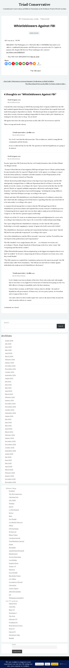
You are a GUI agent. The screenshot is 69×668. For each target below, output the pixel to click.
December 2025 (10, 366)
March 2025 (9, 394)
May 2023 (8, 463)
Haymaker (12, 547)
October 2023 (9, 447)
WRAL (11, 525)
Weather (11, 503)
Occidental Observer (16, 522)
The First (12, 616)
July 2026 (8, 344)
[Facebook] (6, 63)
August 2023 (9, 454)
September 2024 (10, 413)
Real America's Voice (16, 625)
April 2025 (8, 391)
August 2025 (9, 378)
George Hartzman (15, 557)
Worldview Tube (14, 635)
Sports (11, 507)
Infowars (12, 569)
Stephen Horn (13, 563)
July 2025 (8, 381)
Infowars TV (13, 619)
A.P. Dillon (12, 579)
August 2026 (9, 340)
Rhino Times (13, 535)
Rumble (11, 638)
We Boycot (12, 532)
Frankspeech (13, 622)
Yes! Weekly (13, 519)
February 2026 (10, 359)
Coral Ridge (13, 560)
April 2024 (8, 429)
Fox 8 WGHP (13, 573)
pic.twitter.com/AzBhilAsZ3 (15, 52)
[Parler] (27, 63)
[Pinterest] (20, 63)
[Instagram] (30, 63)
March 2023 (9, 469)
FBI (35, 70)
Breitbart (12, 491)
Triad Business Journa (16, 541)
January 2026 (9, 362)
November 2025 (10, 369)
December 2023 (10, 441)
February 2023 (10, 473)
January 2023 (9, 476)
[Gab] (16, 63)
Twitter (11, 566)
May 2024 (8, 425)
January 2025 (9, 400)
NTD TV (12, 629)
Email (14, 644)
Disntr (11, 544)
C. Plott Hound (14, 510)
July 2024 (8, 419)
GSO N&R (12, 500)
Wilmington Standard (16, 598)
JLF (10, 595)
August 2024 (9, 416)
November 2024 (10, 407)
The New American (15, 494)
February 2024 (10, 435)
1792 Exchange (14, 529)
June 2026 (8, 347)
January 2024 (9, 438)
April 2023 (8, 466)
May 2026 (8, 350)
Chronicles (12, 585)
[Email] (23, 63)
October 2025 (9, 372)
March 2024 (9, 432)
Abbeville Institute (15, 591)
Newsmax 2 (13, 613)
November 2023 (10, 444)
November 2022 (10, 482)
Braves (11, 513)
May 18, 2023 (35, 57)
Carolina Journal (14, 538)
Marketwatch (13, 554)
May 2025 (8, 388)
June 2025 (8, 385)
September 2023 (10, 451)
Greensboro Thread (15, 582)
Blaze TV (12, 610)
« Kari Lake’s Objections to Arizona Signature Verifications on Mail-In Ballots (28, 81)
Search (6, 322)
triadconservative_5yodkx (30, 19)
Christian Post (13, 497)
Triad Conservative (34, 4)
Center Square (13, 588)
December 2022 (10, 479)
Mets (10, 516)
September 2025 (10, 375)
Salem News (13, 603)
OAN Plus (12, 607)
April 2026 (8, 353)
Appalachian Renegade (16, 551)
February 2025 (10, 397)
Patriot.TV (12, 632)
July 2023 (8, 457)
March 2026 (9, 356)
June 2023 (8, 460)
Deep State (34, 33)
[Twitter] (9, 63)
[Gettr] (13, 63)
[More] (34, 63)
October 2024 (9, 410)
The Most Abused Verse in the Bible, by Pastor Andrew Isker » (45, 84)
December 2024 (10, 403)
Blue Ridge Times (15, 576)
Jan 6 (39, 70)
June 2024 (8, 422)
